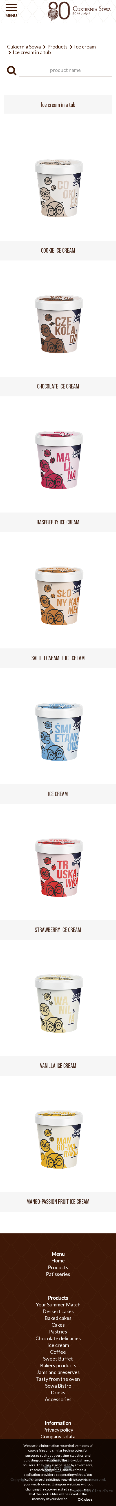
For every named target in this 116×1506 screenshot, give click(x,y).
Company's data (58, 1436)
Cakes (58, 1325)
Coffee (58, 1352)
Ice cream (58, 1345)
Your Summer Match (58, 1304)
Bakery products (58, 1365)
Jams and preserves (58, 1372)
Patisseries (58, 1274)
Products (58, 1267)
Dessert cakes (58, 1311)
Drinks (58, 1392)
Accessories (58, 1399)
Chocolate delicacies (58, 1338)
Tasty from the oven (58, 1379)
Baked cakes (58, 1318)
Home (58, 1260)
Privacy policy (58, 1429)
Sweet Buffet (58, 1358)
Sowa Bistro (58, 1386)
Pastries (58, 1331)
